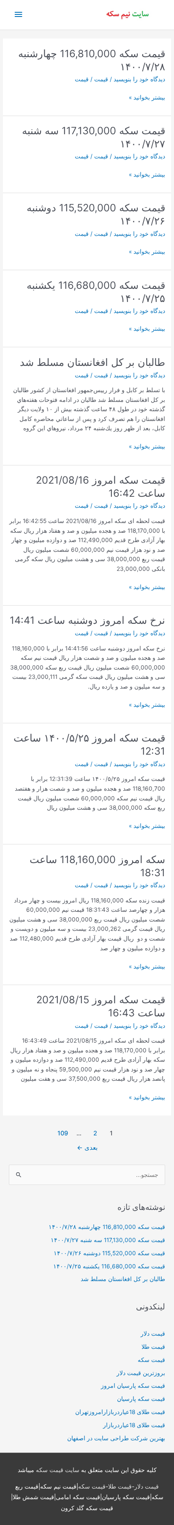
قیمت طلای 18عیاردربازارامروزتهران (120, 1412)
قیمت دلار (153, 1333)
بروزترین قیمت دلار (141, 1373)
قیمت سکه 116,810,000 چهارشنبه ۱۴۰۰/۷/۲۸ (107, 1226)
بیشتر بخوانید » (147, 98)
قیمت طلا (153, 1346)
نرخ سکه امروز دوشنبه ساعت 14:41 (87, 620)
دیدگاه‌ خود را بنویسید (139, 79)
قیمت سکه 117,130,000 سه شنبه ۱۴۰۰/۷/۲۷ (108, 1240)
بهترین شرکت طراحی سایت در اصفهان (116, 1438)
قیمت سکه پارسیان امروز (133, 1385)
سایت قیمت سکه (57, 1470)
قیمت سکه (151, 1359)
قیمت (101, 79)
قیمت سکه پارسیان (141, 1398)
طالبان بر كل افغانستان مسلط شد (92, 362)
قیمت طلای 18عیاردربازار (134, 1425)
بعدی (87, 1147)
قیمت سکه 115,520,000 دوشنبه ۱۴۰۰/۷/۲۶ (109, 1253)
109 (62, 1133)
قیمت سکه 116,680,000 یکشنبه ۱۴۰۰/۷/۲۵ (109, 1266)
